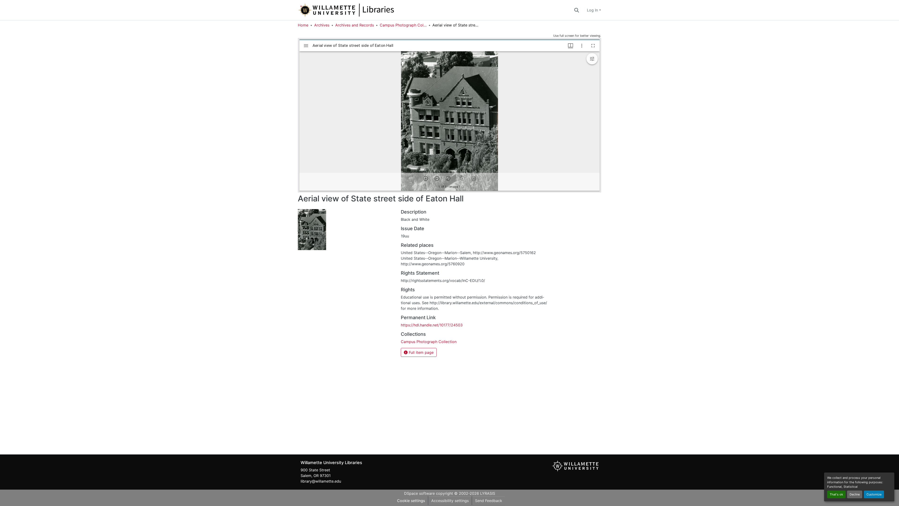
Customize (873, 494)
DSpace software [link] (419, 493)
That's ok (836, 494)
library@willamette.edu (321, 481)
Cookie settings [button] (411, 500)
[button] (361, 10)
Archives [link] (321, 25)
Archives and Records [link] (354, 25)
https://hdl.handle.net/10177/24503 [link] (432, 325)
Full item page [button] (421, 352)
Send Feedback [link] (488, 500)
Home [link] (303, 25)
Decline (855, 494)
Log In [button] (593, 10)
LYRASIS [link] (487, 493)
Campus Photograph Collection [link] (403, 25)
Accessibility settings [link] (450, 500)
